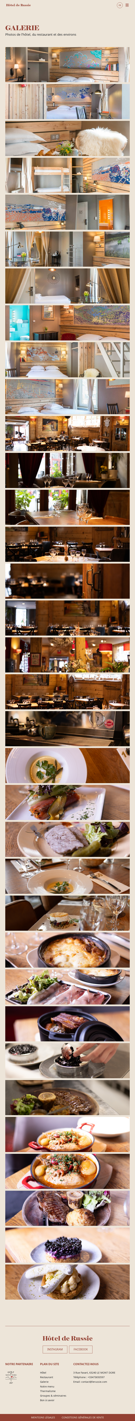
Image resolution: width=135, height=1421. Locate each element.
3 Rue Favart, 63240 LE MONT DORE (94, 1372)
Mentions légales (43, 1417)
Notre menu (47, 1386)
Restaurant (46, 1377)
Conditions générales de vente (83, 1417)
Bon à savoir (47, 1400)
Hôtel (43, 1372)
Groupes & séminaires (53, 1395)
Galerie (44, 1381)
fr (120, 5)
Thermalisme (48, 1391)
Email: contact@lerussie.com (90, 1381)
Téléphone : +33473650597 (89, 1377)
